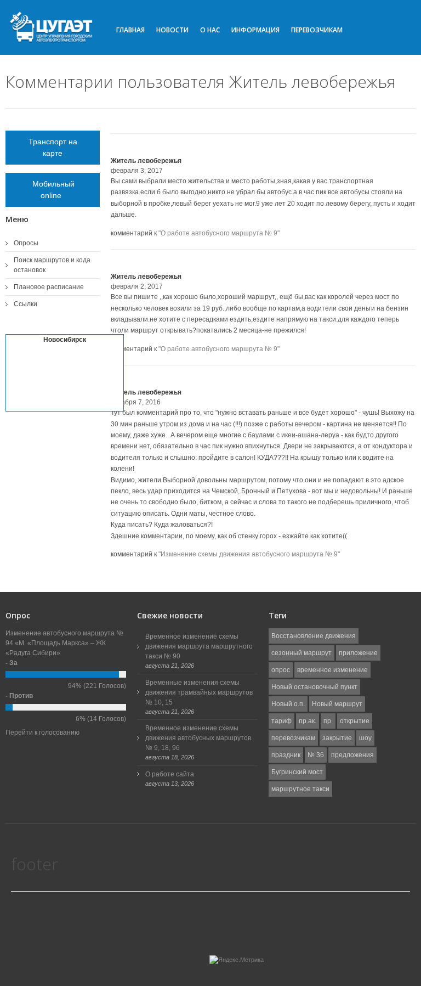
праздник (285, 755)
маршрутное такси (300, 789)
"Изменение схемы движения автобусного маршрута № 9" (249, 554)
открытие (354, 721)
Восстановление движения (313, 636)
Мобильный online (53, 189)
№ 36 (316, 755)
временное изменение (332, 670)
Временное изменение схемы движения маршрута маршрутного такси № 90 (199, 646)
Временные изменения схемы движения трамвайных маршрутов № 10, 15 (199, 692)
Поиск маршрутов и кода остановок (52, 265)
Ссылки (25, 304)
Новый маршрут (337, 704)
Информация (255, 30)
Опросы (26, 243)
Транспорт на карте (53, 147)
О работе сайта (169, 774)
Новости (172, 30)
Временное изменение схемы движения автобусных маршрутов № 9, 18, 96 (198, 738)
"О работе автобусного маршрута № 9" (219, 233)
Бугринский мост (297, 772)
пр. (328, 721)
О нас (210, 30)
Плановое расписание (49, 287)
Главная (130, 30)
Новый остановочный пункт (314, 687)
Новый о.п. (288, 704)
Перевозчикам (317, 30)
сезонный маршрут (301, 653)
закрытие (337, 738)
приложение (358, 653)
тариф (281, 721)
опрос (280, 670)
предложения (352, 755)
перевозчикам (293, 738)
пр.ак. (307, 721)
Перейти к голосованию (42, 732)
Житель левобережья (146, 161)
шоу (365, 738)
